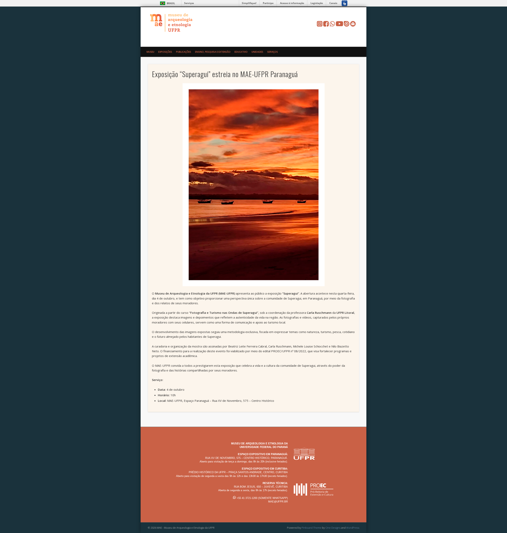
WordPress (352, 527)
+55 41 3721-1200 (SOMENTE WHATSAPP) (262, 498)
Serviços (189, 3)
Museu (150, 52)
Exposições (165, 52)
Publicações (183, 52)
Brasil (171, 3)
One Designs (332, 527)
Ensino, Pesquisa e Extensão (213, 52)
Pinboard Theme (311, 527)
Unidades (257, 52)
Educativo (241, 52)
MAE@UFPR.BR (278, 501)
